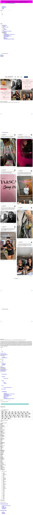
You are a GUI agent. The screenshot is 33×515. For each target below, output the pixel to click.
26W (3, 416)
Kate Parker (3, 508)
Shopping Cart (4, 7)
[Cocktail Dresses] (3, 426)
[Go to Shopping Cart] (0, 4)
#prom (12, 173)
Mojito (4, 473)
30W (12, 416)
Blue (3, 480)
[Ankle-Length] (2, 451)
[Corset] (3, 434)
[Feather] (1, 448)
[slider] (29, 404)
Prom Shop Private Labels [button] (4, 503)
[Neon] (1, 441)
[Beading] (2, 444)
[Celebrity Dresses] (3, 432)
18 (9, 413)
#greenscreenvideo (10, 137)
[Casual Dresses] (3, 425)
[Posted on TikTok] (14, 134)
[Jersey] (1, 449)
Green (4, 475)
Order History (4, 364)
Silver (4, 497)
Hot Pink (4, 486)
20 (13, 413)
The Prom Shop (2, 367)
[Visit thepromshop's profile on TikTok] (1, 135)
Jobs (2, 360)
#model (10, 173)
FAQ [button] (2, 385)
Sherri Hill (3, 512)
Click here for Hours (3, 353)
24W (27, 415)
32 (3, 415)
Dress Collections (4, 374)
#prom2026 (21, 209)
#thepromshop (28, 245)
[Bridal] (3, 424)
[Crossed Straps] (2, 436)
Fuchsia (4, 487)
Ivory (3, 492)
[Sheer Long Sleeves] (3, 464)
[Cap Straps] (2, 466)
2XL (9, 418)
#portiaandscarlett (3, 173)
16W (11, 415)
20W (19, 415)
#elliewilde (6, 137)
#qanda (31, 245)
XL (6, 418)
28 (26, 413)
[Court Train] (2, 453)
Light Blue (4, 478)
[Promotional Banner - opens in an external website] (5, 132)
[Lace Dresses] (2, 430)
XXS (20, 416)
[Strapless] (2, 468)
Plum (3, 489)
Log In (3, 8)
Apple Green (4, 474)
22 (16, 413)
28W (7, 416)
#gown (27, 209)
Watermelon (4, 488)
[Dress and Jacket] (2, 429)
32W (16, 416)
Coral (3, 491)
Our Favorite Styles (4, 357)
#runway (4, 137)
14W (7, 415)
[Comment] (20, 167)
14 (3, 413)
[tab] (17, 376)
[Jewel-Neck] (2, 457)
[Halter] (2, 455)
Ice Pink (4, 484)
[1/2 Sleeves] (3, 462)
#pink (6, 173)
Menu (1, 23)
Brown (4, 495)
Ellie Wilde (3, 513)
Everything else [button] (4, 391)
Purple (4, 482)
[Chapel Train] (2, 452)
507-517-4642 (4, 371)
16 (6, 413)
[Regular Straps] (2, 467)
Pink (3, 485)
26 (23, 413)
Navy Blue (4, 481)
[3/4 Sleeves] (3, 463)
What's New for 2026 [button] (3, 510)
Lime (3, 476)
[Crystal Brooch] (2, 445)
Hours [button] (3, 380)
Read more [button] (2, 230)
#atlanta (14, 136)
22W (23, 415)
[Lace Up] (2, 437)
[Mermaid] (2, 460)
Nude (3, 493)
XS (23, 416)
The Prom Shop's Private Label (6, 505)
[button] (4, 25)
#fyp (24, 209)
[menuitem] (17, 6)
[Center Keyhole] (3, 433)
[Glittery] (1, 439)
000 (3, 412)
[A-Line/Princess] (2, 458)
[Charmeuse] (1, 447)
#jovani (2, 137)
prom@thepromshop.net (11, 3)
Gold (3, 494)
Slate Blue (4, 479)
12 (28, 412)
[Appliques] (2, 443)
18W (15, 415)
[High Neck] (2, 456)
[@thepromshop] (6, 77)
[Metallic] (1, 440)
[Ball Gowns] (2, 428)
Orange (4, 490)
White (4, 498)
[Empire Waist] (2, 459)
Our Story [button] (3, 376)
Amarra (3, 506)
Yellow (4, 472)
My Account (3, 6)
